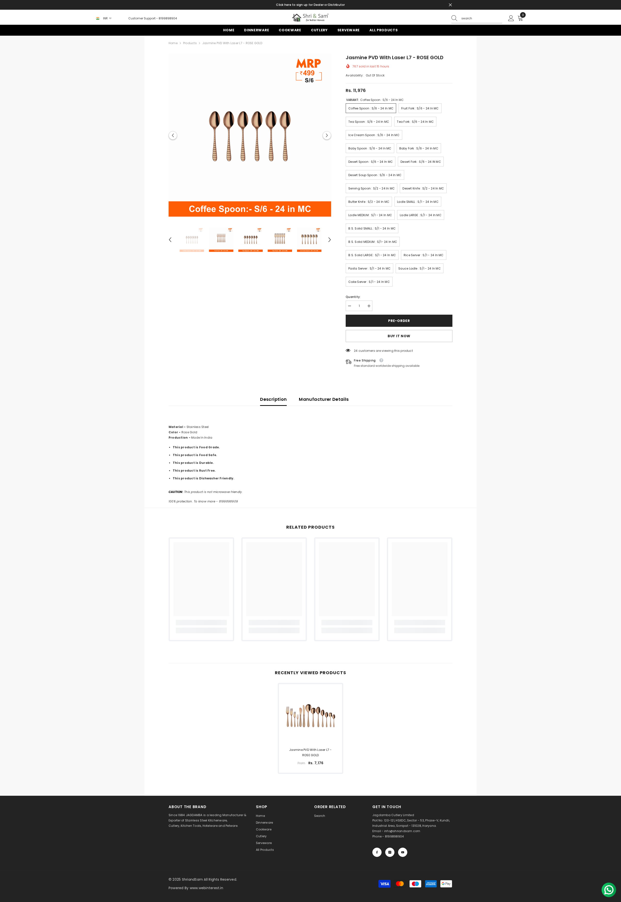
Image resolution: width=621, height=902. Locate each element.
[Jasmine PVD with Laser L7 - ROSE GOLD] (310, 716)
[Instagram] (389, 852)
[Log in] (511, 18)
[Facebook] (377, 852)
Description (273, 399)
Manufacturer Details (324, 399)
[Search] (476, 18)
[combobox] (481, 18)
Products (190, 43)
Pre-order (399, 320)
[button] (173, 135)
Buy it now (399, 336)
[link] (201, 622)
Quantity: (353, 297)
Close (450, 5)
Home (173, 43)
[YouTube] (402, 852)
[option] (250, 135)
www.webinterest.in (206, 888)
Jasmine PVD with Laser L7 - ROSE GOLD (310, 752)
